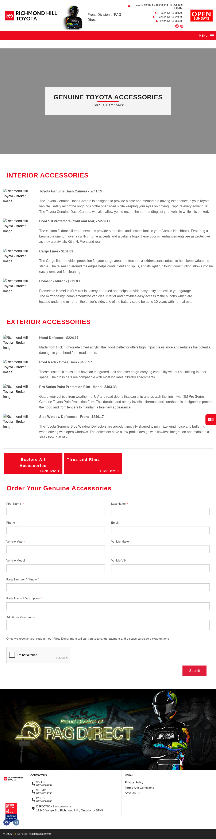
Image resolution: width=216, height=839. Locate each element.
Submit (194, 670)
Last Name (119, 503)
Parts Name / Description (23, 598)
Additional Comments (20, 617)
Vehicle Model (16, 560)
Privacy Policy (134, 782)
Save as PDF (133, 793)
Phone (11, 522)
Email (115, 522)
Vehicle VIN (118, 560)
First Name (14, 503)
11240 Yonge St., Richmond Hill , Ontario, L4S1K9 (159, 6)
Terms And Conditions (139, 787)
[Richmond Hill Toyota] (30, 15)
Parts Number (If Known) (22, 579)
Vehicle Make (120, 541)
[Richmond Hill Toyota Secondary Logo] (201, 15)
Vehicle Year (15, 541)
